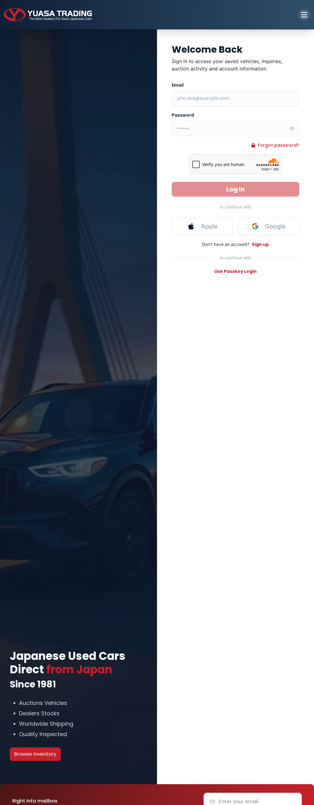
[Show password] (291, 128)
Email (178, 85)
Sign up (260, 244)
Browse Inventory (35, 754)
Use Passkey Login (235, 271)
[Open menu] (304, 15)
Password (183, 115)
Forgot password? (278, 145)
